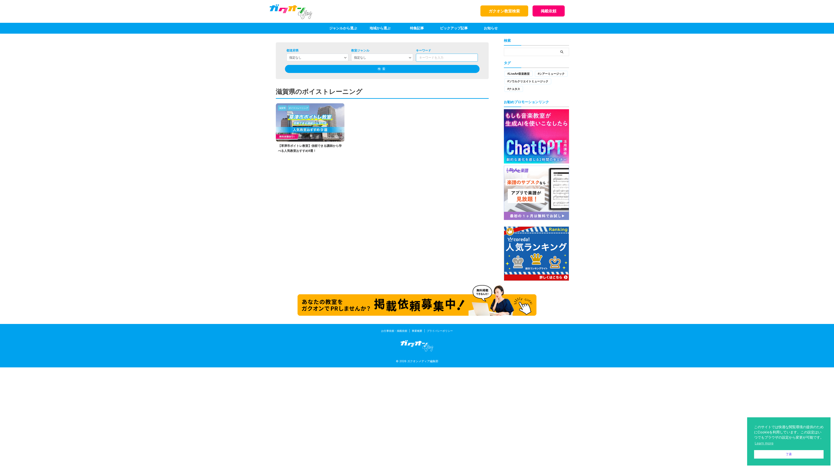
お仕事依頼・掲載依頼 (394, 330)
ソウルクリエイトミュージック (528, 81)
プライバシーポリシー (440, 330)
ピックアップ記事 (454, 28)
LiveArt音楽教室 (519, 73)
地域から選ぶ (380, 28)
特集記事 (417, 28)
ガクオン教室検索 (504, 11)
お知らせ (491, 28)
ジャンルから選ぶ (343, 28)
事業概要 (417, 330)
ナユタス (514, 89)
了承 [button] (789, 454)
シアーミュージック (552, 73)
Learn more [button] (764, 443)
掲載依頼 (548, 11)
